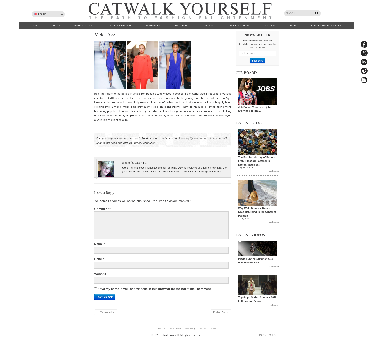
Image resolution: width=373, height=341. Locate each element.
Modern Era (220, 312)
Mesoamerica (105, 312)
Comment (102, 209)
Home (35, 25)
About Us (161, 328)
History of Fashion (119, 25)
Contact (202, 328)
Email (99, 259)
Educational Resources (326, 25)
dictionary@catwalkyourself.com (197, 138)
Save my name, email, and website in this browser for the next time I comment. (155, 289)
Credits (213, 328)
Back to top (268, 335)
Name (99, 244)
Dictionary (182, 25)
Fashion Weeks (83, 25)
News (56, 25)
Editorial (270, 25)
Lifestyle (209, 25)
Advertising (190, 328)
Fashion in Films (239, 25)
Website (100, 274)
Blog (293, 25)
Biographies (153, 25)
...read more (272, 171)
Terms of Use (175, 328)
